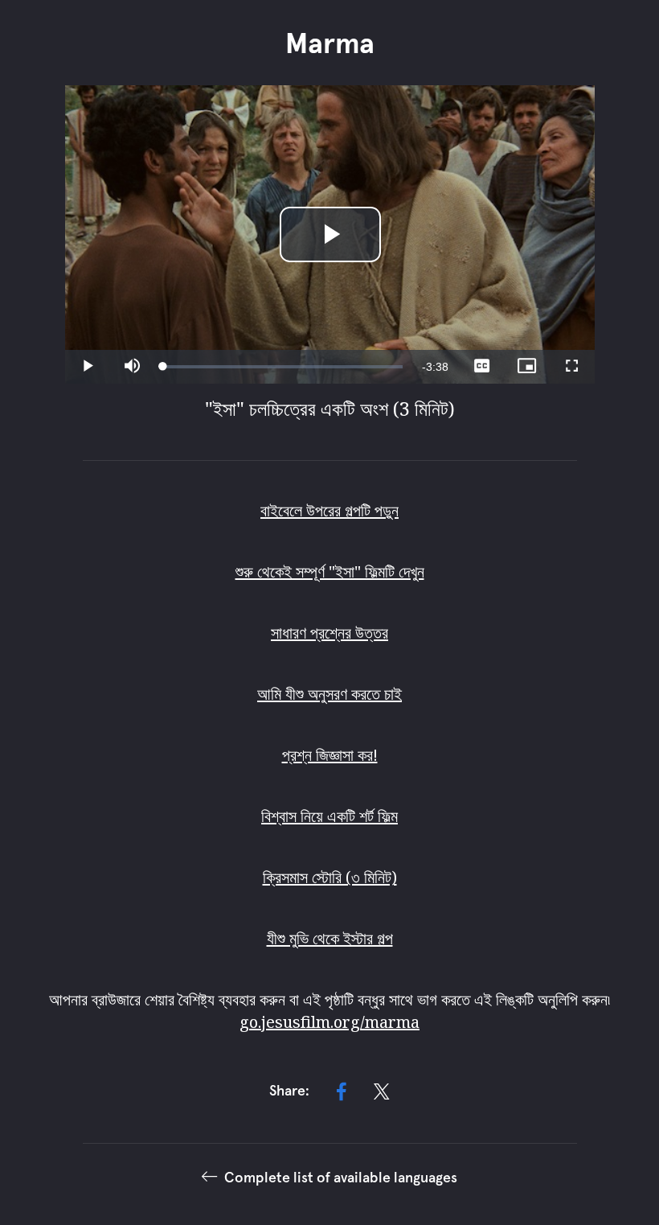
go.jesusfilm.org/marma (329, 1022)
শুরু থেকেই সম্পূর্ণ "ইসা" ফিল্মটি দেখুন (329, 571)
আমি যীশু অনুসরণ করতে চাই (329, 694)
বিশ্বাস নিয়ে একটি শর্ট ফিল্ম (329, 816)
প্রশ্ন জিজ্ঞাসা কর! (330, 755)
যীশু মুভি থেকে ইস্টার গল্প (330, 938)
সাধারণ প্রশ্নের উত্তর (329, 632)
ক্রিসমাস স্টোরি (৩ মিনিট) (330, 877)
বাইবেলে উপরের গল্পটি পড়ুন (329, 510)
